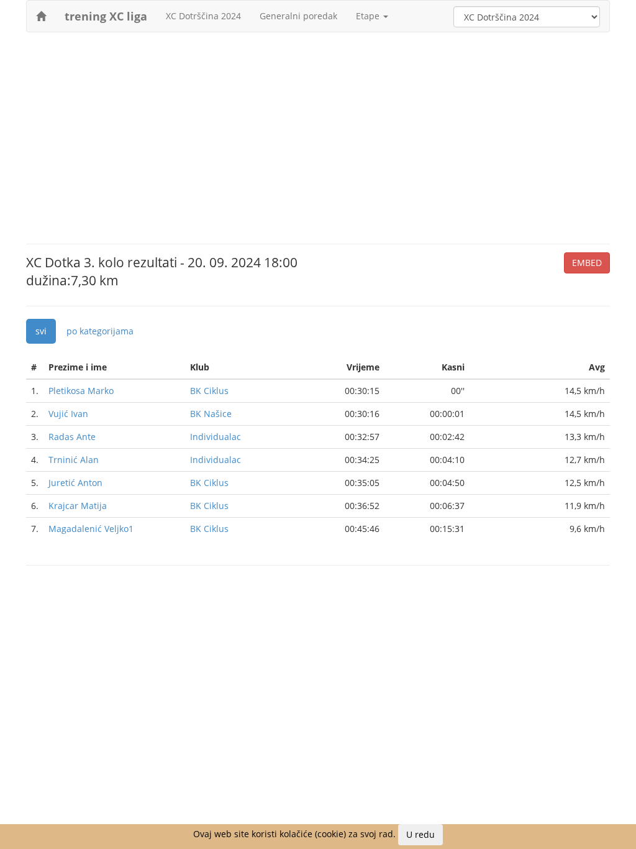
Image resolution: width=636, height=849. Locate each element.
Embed (587, 262)
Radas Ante (72, 437)
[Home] (41, 16)
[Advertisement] (318, 132)
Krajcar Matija (77, 506)
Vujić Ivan (68, 414)
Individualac (215, 437)
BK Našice (211, 414)
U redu (420, 834)
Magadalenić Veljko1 (91, 529)
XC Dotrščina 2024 (203, 16)
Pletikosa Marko (81, 391)
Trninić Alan (73, 460)
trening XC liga (106, 16)
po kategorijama (100, 331)
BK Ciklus (209, 391)
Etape (369, 16)
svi (41, 331)
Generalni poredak (298, 16)
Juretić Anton (75, 483)
